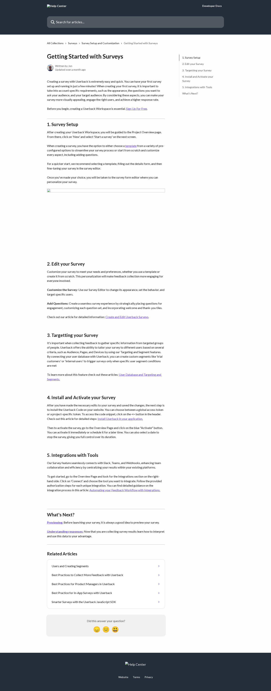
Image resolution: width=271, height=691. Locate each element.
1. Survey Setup (191, 57)
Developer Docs (212, 6)
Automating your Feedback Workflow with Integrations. (124, 490)
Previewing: (55, 522)
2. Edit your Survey (193, 63)
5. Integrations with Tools (197, 87)
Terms (136, 677)
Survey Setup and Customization (100, 43)
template (131, 145)
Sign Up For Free (136, 108)
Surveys (72, 43)
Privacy (149, 677)
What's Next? (190, 93)
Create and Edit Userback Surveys (126, 317)
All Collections (55, 43)
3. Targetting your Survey (196, 70)
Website (123, 677)
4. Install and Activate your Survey (197, 78)
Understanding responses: (65, 531)
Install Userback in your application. (120, 418)
